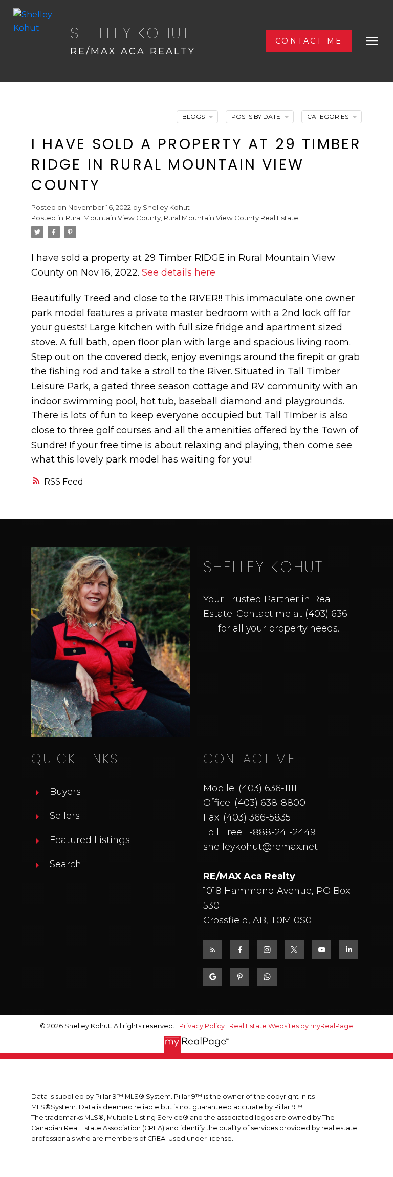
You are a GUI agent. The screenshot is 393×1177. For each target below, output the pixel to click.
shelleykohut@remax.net (260, 846)
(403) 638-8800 (269, 802)
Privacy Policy (202, 1026)
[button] (309, 41)
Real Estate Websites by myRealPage (291, 1026)
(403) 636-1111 (267, 788)
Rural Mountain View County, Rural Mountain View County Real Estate (182, 218)
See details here (178, 272)
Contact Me (308, 41)
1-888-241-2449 (281, 832)
